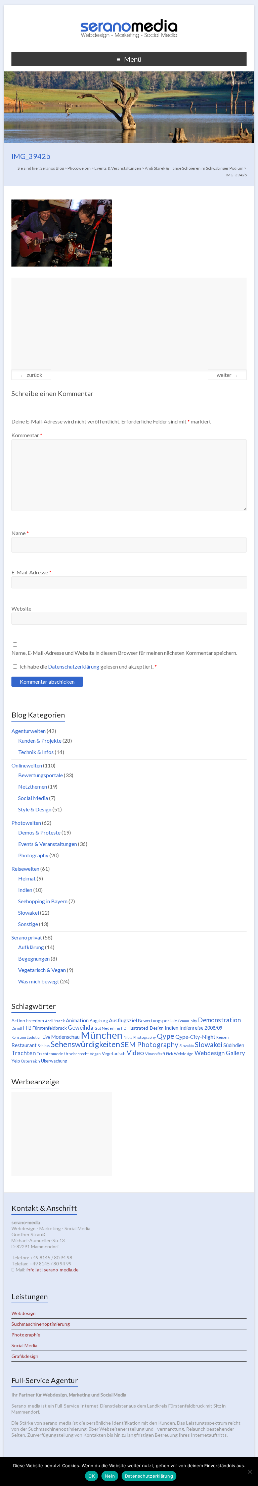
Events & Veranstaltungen (47, 844)
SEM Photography (149, 1044)
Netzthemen (32, 786)
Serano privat (26, 937)
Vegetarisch (114, 1053)
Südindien (233, 1045)
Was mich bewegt (38, 981)
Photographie (25, 1334)
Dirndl (16, 1028)
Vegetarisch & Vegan (42, 970)
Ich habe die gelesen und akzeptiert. (88, 666)
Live (46, 1037)
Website (21, 608)
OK (91, 1476)
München (102, 1035)
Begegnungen (34, 958)
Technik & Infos (36, 752)
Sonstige (28, 924)
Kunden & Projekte (39, 740)
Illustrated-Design (145, 1028)
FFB (27, 1028)
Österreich (30, 1061)
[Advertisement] (129, 325)
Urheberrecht (76, 1053)
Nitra (128, 1037)
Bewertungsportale (40, 775)
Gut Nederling (107, 1028)
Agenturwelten (28, 731)
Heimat (27, 878)
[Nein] (249, 1471)
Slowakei (28, 912)
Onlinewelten (26, 765)
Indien (25, 890)
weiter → (227, 375)
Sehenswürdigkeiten (85, 1044)
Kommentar (26, 435)
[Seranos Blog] (129, 13)
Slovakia (186, 1045)
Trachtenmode (50, 1053)
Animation (77, 1020)
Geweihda (80, 1027)
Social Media (33, 798)
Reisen (222, 1037)
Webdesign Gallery (220, 1052)
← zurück (31, 375)
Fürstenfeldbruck (50, 1028)
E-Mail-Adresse (31, 572)
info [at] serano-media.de (53, 1269)
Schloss (44, 1045)
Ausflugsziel (123, 1020)
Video (135, 1052)
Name (20, 533)
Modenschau (65, 1037)
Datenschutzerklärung (74, 666)
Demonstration (219, 1020)
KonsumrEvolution (26, 1037)
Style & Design (34, 809)
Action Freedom (27, 1020)
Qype (165, 1036)
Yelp (15, 1061)
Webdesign (184, 1053)
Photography (33, 855)
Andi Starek (55, 1021)
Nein (110, 1476)
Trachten (23, 1052)
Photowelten (26, 822)
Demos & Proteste (39, 832)
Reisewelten (25, 868)
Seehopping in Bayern (43, 901)
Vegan (95, 1053)
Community (187, 1021)
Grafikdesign (24, 1356)
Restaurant (24, 1045)
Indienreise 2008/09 (200, 1028)
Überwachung (54, 1061)
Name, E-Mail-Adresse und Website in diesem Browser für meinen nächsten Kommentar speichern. (124, 652)
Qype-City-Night (195, 1036)
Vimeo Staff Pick (159, 1053)
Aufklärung (31, 947)
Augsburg (99, 1020)
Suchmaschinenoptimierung (40, 1324)
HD (123, 1028)
